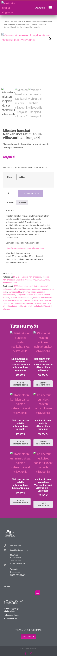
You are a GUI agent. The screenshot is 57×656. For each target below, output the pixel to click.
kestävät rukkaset (23, 289)
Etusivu (7, 22)
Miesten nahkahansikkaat (21, 298)
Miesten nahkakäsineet (13, 300)
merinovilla (38, 295)
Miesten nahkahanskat (42, 298)
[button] (50, 38)
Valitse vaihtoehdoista (20, 384)
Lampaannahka (14, 292)
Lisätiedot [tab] (22, 203)
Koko (9, 177)
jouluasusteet (8, 289)
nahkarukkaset (40, 303)
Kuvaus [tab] (10, 203)
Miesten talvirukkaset (24, 303)
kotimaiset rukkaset (40, 289)
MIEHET (21, 22)
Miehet (47, 295)
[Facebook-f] (26, 653)
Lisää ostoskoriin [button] (43, 504)
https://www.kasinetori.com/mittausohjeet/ (25, 248)
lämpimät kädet (29, 292)
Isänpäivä (44, 286)
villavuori (6, 309)
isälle (36, 286)
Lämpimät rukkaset (25, 295)
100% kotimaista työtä (23, 286)
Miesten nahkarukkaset (35, 22)
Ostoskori (40, 7)
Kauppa (14, 22)
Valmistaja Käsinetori (43, 306)
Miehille (6, 298)
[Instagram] (31, 653)
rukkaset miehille (26, 306)
